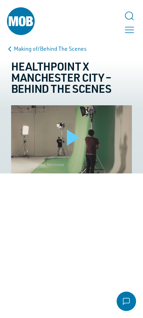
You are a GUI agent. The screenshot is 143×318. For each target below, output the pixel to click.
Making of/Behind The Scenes (50, 48)
